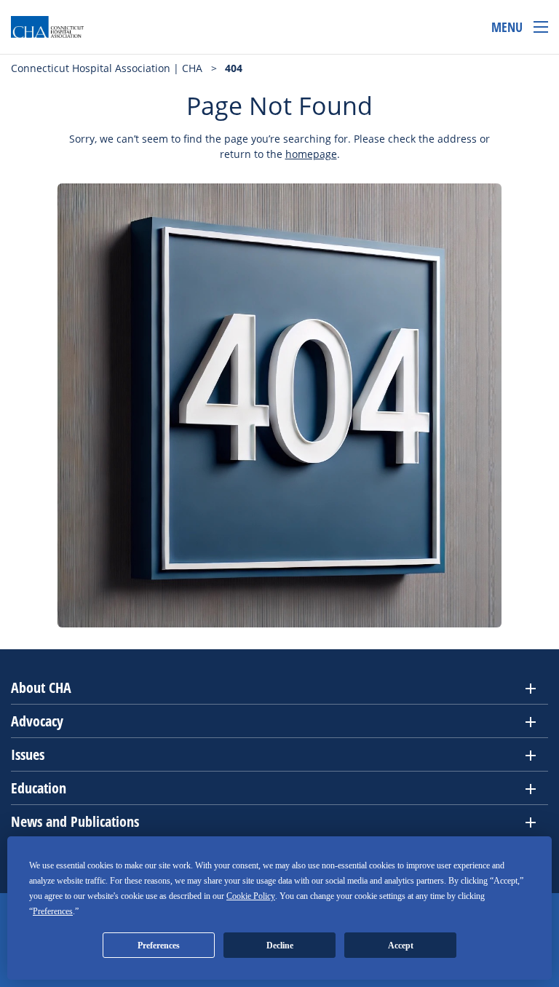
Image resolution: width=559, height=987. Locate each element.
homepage (311, 154)
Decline (279, 945)
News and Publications (75, 821)
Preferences (159, 945)
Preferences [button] (53, 911)
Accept (400, 945)
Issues (27, 754)
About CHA (41, 687)
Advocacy (37, 721)
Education (38, 788)
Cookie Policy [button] (250, 896)
